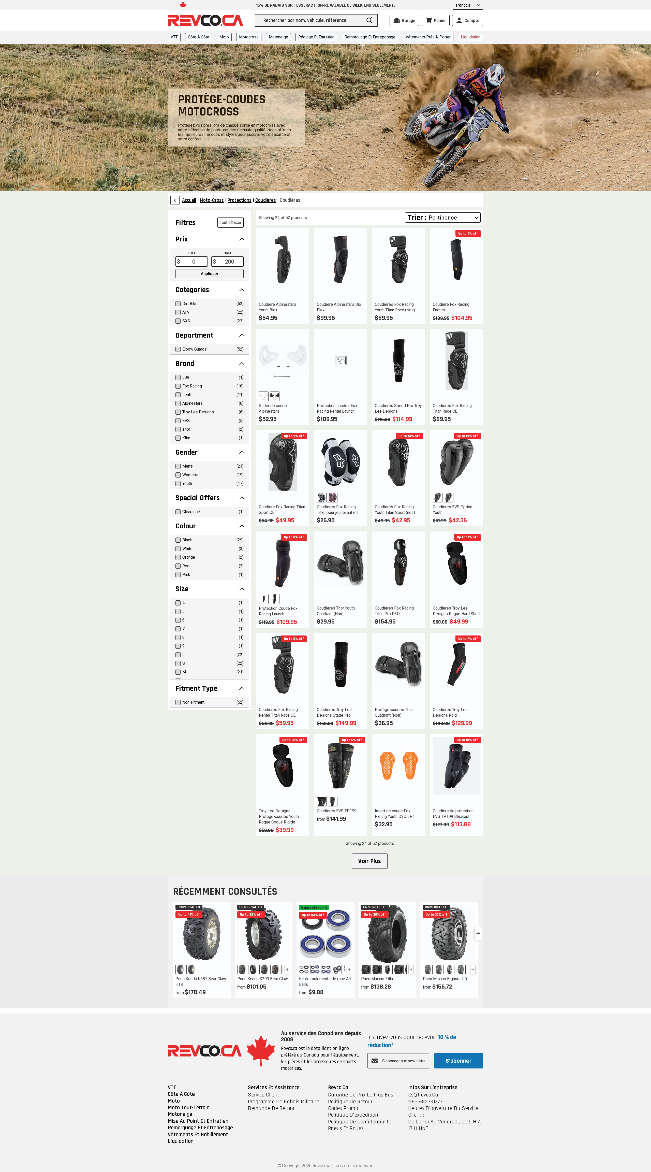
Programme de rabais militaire (283, 1101)
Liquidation (470, 37)
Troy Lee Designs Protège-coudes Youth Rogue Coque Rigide (279, 816)
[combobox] (312, 20)
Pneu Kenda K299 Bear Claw (262, 978)
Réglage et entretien (316, 37)
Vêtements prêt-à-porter (428, 37)
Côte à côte (198, 37)
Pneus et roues (346, 1128)
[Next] (287, 969)
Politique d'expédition (353, 1115)
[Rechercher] (369, 20)
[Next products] (478, 933)
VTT (174, 37)
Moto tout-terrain (189, 1107)
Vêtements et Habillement (198, 1134)
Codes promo (343, 1108)
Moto (224, 37)
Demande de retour (271, 1108)
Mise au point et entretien (198, 1121)
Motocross (249, 37)
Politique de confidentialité (359, 1122)
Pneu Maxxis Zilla (377, 978)
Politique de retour (350, 1101)
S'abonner (459, 1061)
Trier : (417, 217)
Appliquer (209, 274)
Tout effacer (230, 222)
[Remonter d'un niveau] (175, 200)
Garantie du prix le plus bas (360, 1095)
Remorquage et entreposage (370, 37)
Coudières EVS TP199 (337, 810)
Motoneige (278, 37)
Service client (263, 1095)
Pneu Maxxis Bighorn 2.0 (445, 978)
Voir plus (369, 861)
